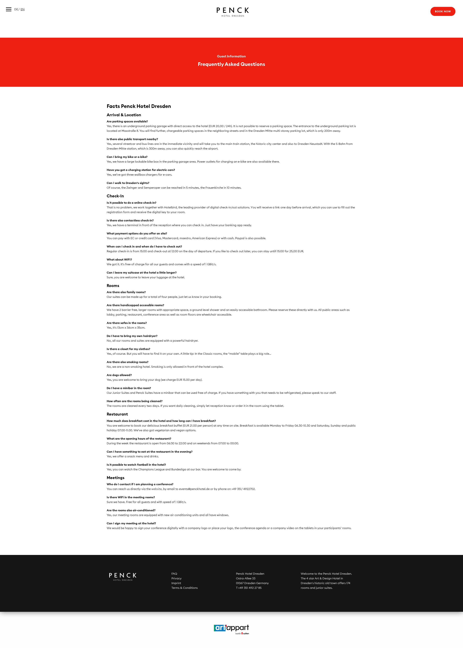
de (16, 9)
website (156, 489)
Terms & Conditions (184, 588)
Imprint (176, 583)
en (23, 9)
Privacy (176, 578)
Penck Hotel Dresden (231, 12)
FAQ (174, 573)
